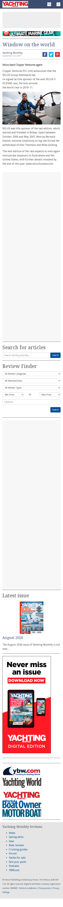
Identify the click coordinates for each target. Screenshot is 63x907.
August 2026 (12, 638)
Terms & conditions (27, 888)
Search (55, 355)
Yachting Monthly (12, 52)
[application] (31, 108)
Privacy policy (44, 888)
